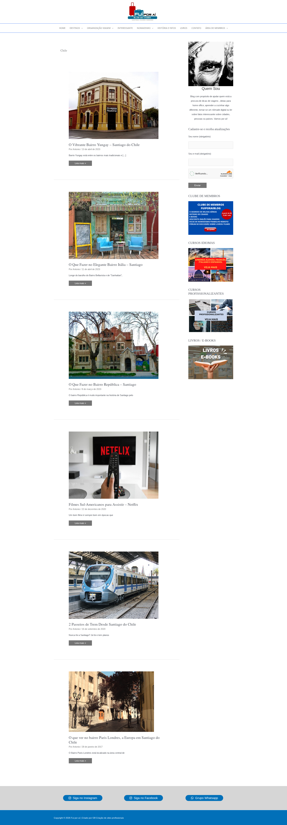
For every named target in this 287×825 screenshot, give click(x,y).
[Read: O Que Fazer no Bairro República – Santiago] (113, 345)
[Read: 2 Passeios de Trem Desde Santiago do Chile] (113, 585)
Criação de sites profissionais (110, 818)
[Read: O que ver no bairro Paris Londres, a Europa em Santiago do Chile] (111, 701)
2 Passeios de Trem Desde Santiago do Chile (102, 624)
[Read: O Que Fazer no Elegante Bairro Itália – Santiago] (113, 225)
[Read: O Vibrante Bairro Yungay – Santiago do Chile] (113, 105)
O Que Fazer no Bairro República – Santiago (102, 384)
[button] (81, 28)
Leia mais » (80, 164)
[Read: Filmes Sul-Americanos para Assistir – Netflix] (113, 465)
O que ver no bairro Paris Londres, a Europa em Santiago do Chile (114, 740)
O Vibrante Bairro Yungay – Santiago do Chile (104, 144)
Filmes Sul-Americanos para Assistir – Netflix (103, 504)
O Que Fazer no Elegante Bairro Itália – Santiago (106, 264)
